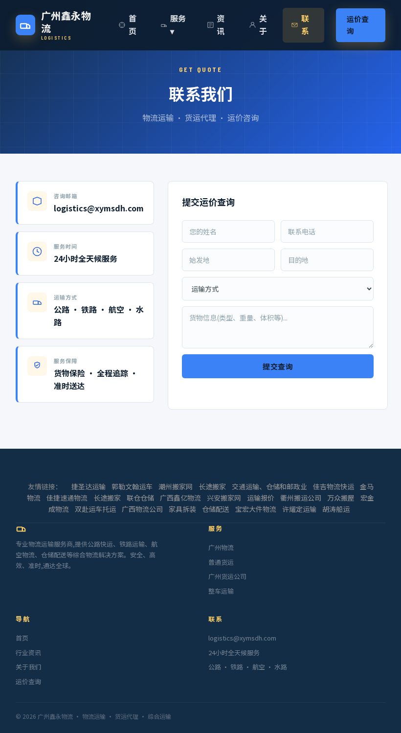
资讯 (220, 25)
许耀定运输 (299, 509)
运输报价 (260, 498)
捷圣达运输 (88, 486)
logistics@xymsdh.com (242, 637)
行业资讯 (28, 652)
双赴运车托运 (95, 509)
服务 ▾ (178, 25)
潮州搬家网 (175, 486)
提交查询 (278, 366)
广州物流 (221, 547)
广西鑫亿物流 (180, 498)
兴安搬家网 (224, 498)
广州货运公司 (227, 576)
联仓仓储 (140, 498)
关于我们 (28, 666)
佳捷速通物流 (67, 498)
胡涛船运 (336, 509)
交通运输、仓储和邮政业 (269, 486)
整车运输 (221, 591)
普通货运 (221, 562)
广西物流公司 (142, 509)
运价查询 (358, 25)
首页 (132, 25)
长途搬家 (212, 486)
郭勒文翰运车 (132, 486)
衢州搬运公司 (300, 498)
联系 (305, 25)
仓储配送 (215, 509)
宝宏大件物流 (255, 509)
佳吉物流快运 (333, 486)
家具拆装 (182, 509)
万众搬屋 (341, 498)
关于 (263, 25)
